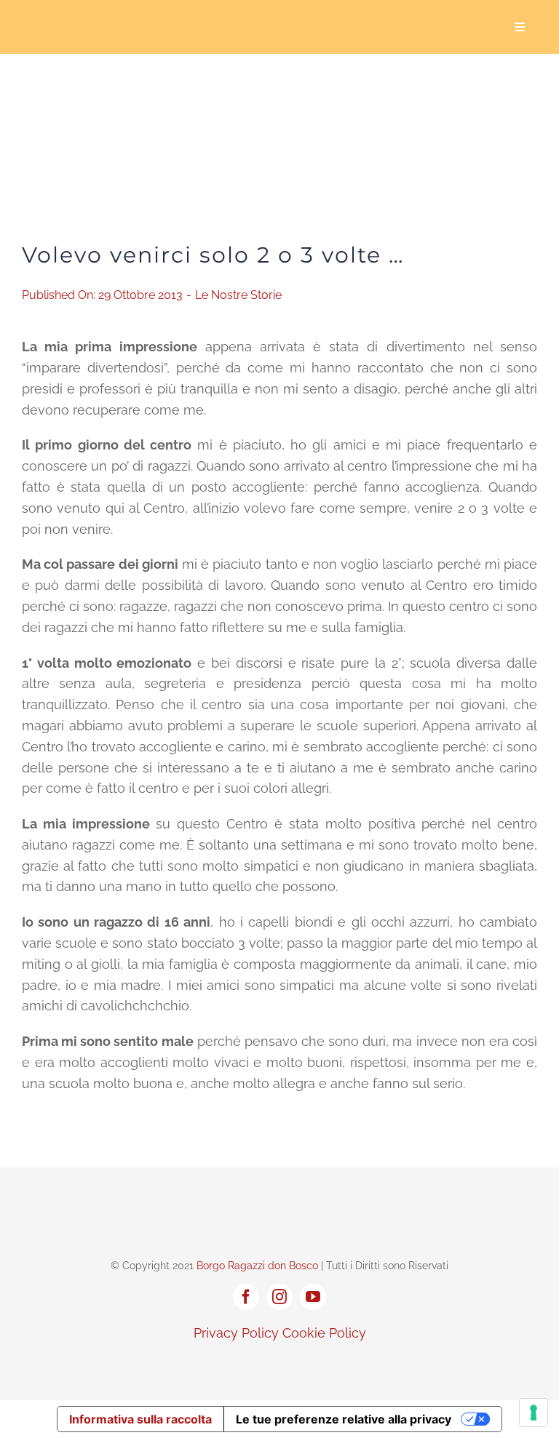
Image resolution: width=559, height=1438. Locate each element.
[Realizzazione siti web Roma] (279, 1364)
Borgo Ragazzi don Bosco (257, 1265)
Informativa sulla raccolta (140, 1419)
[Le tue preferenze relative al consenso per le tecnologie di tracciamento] (533, 1412)
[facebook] (246, 1297)
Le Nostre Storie (238, 295)
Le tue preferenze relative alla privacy (343, 1419)
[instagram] (279, 1297)
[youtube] (313, 1297)
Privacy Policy (236, 1333)
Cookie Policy (324, 1333)
